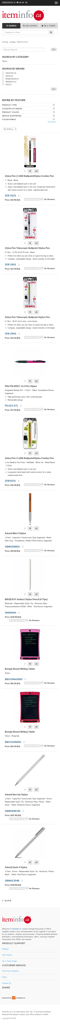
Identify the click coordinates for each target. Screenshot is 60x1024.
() (19, 2)
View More (52, 122)
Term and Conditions (10, 971)
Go (53, 89)
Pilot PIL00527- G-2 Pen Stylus (21, 386)
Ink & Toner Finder (9, 961)
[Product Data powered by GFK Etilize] (13, 997)
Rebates (5, 949)
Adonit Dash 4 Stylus (16, 867)
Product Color (10, 112)
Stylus (4, 61)
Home (4, 42)
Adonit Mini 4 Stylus (15, 533)
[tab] (11, 26)
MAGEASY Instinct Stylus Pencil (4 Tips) (26, 599)
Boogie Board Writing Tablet (20, 669)
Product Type (9, 105)
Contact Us (6, 983)
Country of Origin (12, 108)
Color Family (9, 119)
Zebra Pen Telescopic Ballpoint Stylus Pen (27, 248)
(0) (25, 2)
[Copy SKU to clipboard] (19, 196)
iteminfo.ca (16, 929)
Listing (11, 42)
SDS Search (7, 955)
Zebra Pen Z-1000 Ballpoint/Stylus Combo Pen (29, 176)
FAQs (4, 977)
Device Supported (11, 116)
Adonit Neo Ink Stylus (16, 794)
